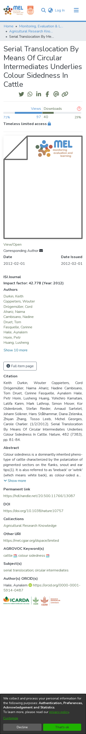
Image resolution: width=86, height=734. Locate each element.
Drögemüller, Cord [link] (17, 306)
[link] (30, 525)
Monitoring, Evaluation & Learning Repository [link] (42, 26)
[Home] (13, 10)
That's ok (62, 727)
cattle (8, 555)
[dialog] (43, 714)
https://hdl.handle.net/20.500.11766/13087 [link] (39, 495)
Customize (10, 718)
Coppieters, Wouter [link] (19, 301)
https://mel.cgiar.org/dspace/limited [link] (31, 540)
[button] (43, 10)
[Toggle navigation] (76, 10)
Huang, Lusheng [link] (16, 342)
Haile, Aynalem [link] (15, 332)
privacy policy (59, 712)
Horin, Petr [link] (12, 337)
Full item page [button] (22, 366)
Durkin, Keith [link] (13, 296)
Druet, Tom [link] (12, 322)
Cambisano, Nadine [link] (18, 316)
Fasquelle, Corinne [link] (17, 327)
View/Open (12, 244)
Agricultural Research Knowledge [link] (32, 31)
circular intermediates (52, 570)
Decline (22, 727)
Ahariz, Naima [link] (14, 311)
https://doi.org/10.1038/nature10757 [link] (33, 510)
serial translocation (18, 570)
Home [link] (9, 26)
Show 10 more (16, 350)
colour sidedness (31, 555)
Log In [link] (60, 10)
